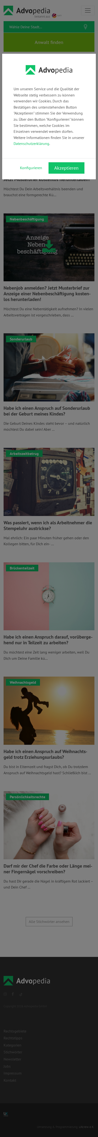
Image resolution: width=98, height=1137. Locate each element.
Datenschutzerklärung (31, 143)
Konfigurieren (31, 167)
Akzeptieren (66, 168)
